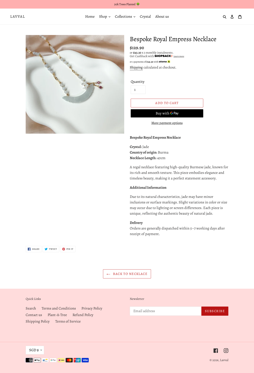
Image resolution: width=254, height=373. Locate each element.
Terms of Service (68, 321)
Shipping (136, 67)
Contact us (34, 314)
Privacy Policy (91, 308)
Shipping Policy (38, 321)
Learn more (178, 56)
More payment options (167, 123)
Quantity (137, 81)
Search (31, 308)
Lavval (17, 16)
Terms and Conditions (59, 308)
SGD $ (34, 350)
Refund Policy (83, 314)
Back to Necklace (129, 274)
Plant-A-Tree (57, 314)
